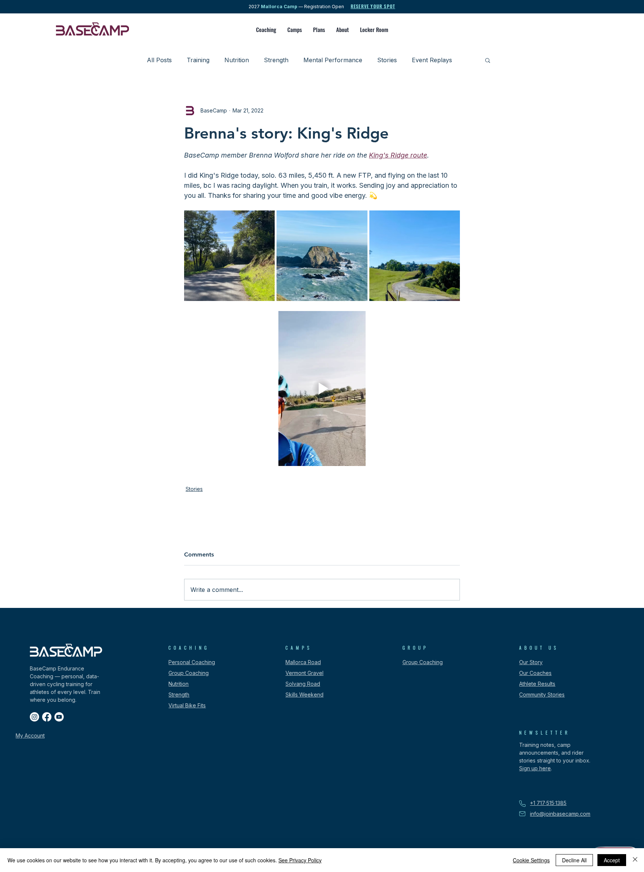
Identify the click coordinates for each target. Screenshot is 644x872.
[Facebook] (46, 717)
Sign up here (535, 768)
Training (198, 60)
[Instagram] (34, 717)
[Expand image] (229, 255)
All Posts (159, 60)
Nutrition (236, 60)
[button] (266, 29)
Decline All (574, 860)
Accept (612, 860)
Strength (276, 60)
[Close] (635, 860)
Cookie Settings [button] (531, 860)
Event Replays (432, 60)
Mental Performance (332, 60)
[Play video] (322, 388)
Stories (387, 60)
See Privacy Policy (300, 860)
